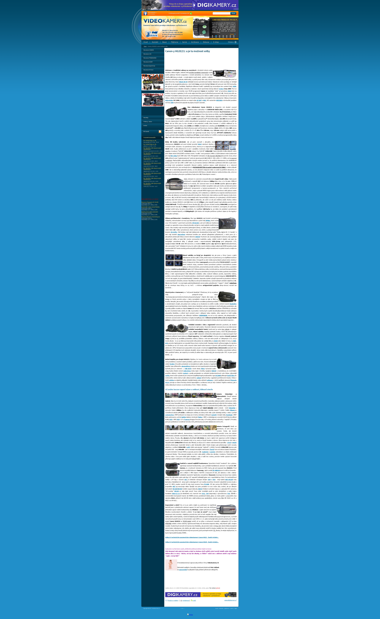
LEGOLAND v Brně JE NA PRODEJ (151, 207)
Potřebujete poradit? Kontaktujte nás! (179, 13)
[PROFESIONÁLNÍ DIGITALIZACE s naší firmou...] (153, 106)
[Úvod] (166, 22)
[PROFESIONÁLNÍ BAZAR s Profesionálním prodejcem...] (153, 90)
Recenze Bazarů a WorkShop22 (151, 217)
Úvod (145, 46)
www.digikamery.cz (230, 600)
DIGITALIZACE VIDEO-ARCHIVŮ (150, 212)
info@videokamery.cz (175, 34)
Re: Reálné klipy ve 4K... (150, 140)
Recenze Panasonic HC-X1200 (150, 202)
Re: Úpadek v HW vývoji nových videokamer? (152, 148)
